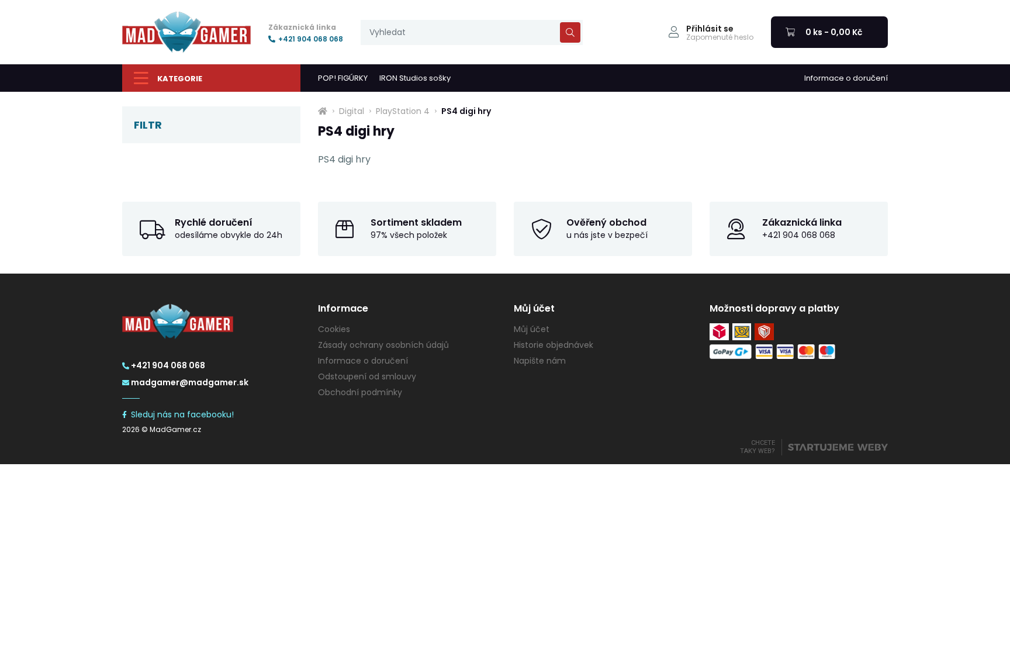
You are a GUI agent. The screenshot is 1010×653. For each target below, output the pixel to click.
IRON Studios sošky (415, 78)
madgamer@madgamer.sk (189, 382)
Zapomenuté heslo (719, 37)
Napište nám (540, 361)
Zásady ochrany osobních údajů (383, 345)
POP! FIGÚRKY (343, 78)
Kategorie (179, 78)
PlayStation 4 (403, 111)
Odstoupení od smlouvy (367, 376)
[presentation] (472, 32)
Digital (351, 111)
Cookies (334, 329)
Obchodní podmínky (360, 392)
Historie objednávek (553, 345)
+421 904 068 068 (310, 39)
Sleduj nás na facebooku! (182, 414)
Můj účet (531, 329)
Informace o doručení (846, 78)
